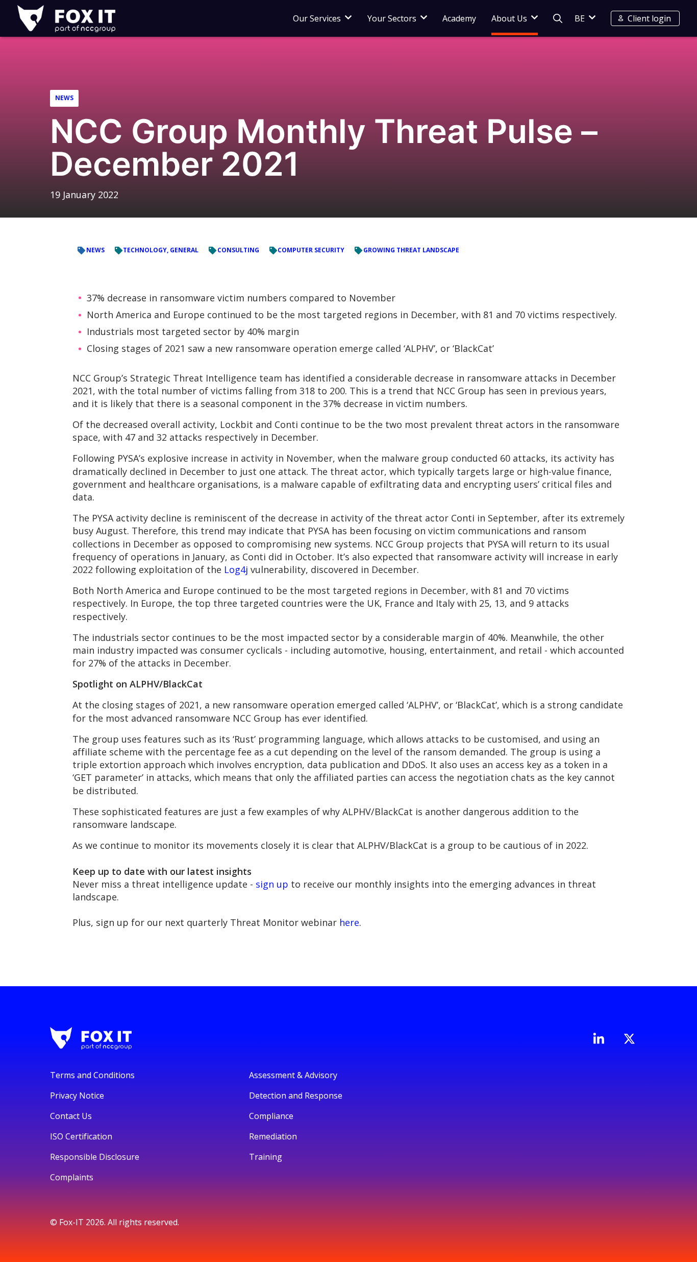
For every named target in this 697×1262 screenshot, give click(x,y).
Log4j (236, 569)
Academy (459, 18)
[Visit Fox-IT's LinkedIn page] (598, 1038)
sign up (272, 884)
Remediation (273, 1136)
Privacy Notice (77, 1095)
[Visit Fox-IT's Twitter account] (629, 1039)
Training (265, 1156)
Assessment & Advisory (293, 1075)
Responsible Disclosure (94, 1156)
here (349, 922)
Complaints (71, 1177)
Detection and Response (295, 1095)
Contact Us (71, 1116)
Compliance (271, 1116)
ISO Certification (81, 1136)
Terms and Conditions (92, 1075)
